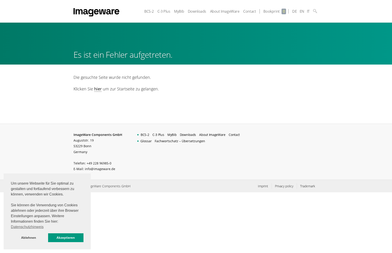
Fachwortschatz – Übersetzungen (180, 141)
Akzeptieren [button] (65, 237)
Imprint (263, 186)
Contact (249, 11)
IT (308, 11)
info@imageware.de (100, 169)
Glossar (146, 141)
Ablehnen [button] (28, 237)
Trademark (307, 186)
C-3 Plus (163, 11)
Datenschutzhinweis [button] (27, 227)
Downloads (197, 11)
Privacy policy (284, 186)
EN (302, 11)
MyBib (179, 11)
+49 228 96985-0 (99, 163)
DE (294, 11)
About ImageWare (225, 11)
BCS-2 (149, 11)
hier (98, 89)
